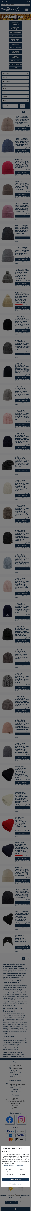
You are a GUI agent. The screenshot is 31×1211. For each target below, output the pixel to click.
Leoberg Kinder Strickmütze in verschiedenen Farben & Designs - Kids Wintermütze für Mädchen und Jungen (22, 486)
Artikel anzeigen (22, 128)
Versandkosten (26, 130)
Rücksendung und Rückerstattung (15, 1101)
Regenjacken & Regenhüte (15, 23)
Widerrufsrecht (15, 1103)
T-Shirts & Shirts (15, 61)
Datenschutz (15, 1105)
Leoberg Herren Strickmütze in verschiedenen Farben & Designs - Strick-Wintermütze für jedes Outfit (22, 321)
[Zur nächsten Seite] (28, 112)
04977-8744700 (17, 1065)
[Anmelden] (2, 2)
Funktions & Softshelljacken (15, 28)
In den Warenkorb (21, 947)
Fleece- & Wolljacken (15, 32)
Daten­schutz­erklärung (9, 1165)
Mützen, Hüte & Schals (15, 64)
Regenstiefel (15, 44)
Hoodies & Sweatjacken (15, 56)
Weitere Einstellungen (15, 1184)
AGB (15, 1107)
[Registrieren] (7, 2)
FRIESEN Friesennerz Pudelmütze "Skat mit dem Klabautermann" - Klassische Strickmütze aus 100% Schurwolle (22, 274)
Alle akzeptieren (15, 1179)
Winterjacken (15, 36)
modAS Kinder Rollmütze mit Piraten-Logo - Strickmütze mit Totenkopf (21, 939)
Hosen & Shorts (15, 68)
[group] (7, 189)
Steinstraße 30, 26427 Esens (17, 1084)
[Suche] (27, 5)
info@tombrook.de (17, 1068)
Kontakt (15, 1098)
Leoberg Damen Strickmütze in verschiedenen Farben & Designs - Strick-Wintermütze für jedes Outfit (22, 391)
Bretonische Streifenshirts (16, 52)
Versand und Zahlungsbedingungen (15, 1100)
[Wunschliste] (24, 2)
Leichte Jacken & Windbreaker (15, 40)
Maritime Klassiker (15, 47)
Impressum (15, 1109)
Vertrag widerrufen (11, 1202)
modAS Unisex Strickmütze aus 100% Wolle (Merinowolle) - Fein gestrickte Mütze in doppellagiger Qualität (21, 772)
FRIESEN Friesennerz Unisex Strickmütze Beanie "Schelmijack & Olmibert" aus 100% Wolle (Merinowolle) (22, 120)
